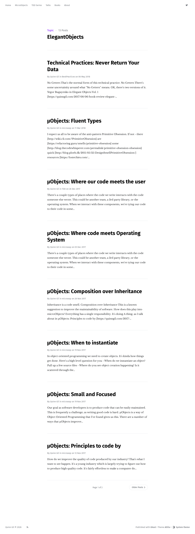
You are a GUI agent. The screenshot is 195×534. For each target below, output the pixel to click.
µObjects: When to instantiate (82, 343)
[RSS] (27, 527)
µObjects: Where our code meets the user (96, 181)
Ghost (153, 527)
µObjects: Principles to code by (84, 446)
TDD (64, 189)
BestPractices (68, 76)
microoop (66, 128)
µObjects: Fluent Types (74, 121)
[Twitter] (186, 5)
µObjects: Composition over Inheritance (94, 291)
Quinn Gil (54, 76)
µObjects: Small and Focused (81, 394)
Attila (167, 527)
